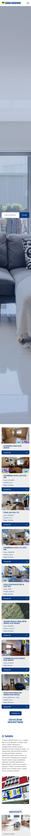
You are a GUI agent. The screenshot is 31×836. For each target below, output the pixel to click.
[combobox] (10, 215)
